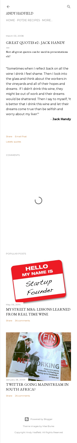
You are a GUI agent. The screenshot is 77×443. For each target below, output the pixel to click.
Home (10, 20)
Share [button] (9, 136)
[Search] (69, 5)
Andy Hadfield (19, 13)
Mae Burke (48, 426)
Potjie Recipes (28, 20)
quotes (17, 141)
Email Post (21, 136)
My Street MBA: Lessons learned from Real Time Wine (38, 312)
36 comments (22, 320)
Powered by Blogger (41, 419)
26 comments (22, 395)
